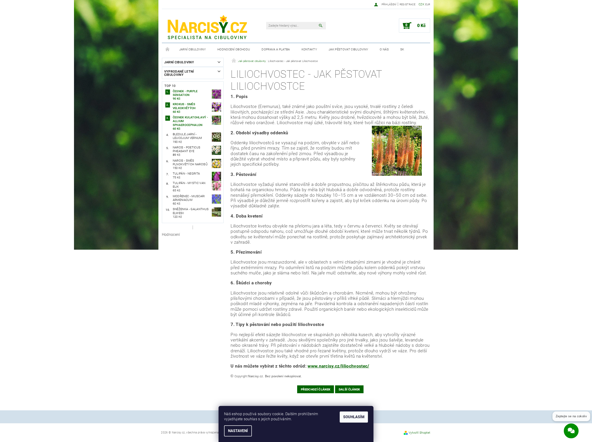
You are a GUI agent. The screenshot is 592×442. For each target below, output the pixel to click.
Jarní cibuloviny (192, 49)
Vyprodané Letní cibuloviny (179, 73)
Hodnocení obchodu (233, 49)
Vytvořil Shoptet (419, 432)
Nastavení (238, 431)
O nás (384, 49)
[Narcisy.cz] (207, 28)
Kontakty (309, 49)
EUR (427, 4)
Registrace (407, 4)
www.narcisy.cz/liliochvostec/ (338, 366)
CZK (421, 4)
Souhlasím (353, 417)
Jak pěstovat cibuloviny (348, 49)
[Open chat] (571, 427)
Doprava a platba (276, 49)
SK (402, 49)
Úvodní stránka (167, 49)
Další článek (349, 389)
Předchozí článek (315, 389)
